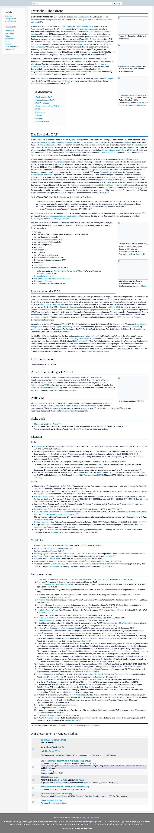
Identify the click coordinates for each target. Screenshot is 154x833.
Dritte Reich (75, 139)
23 (124, 461)
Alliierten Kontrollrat (81, 405)
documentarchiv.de (112, 589)
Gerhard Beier (54, 558)
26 (77, 514)
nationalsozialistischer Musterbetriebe (63, 216)
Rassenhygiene (125, 687)
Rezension (43, 715)
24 (140, 469)
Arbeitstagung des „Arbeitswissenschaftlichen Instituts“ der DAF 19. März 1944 (65, 553)
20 (95, 408)
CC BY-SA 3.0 (79, 780)
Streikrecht (84, 28)
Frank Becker (68, 584)
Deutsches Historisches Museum (64, 705)
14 (74, 222)
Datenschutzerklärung (83, 828)
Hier (29, 822)
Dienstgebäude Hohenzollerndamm (92, 19)
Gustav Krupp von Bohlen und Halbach (117, 185)
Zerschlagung (66, 26)
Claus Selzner (39, 446)
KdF (100, 464)
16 (53, 275)
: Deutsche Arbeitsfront (48, 545)
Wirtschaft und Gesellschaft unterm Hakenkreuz (70, 511)
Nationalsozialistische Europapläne (131, 553)
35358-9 (61, 725)
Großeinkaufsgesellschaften (98, 351)
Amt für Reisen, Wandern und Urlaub (68, 271)
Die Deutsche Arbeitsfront (66, 617)
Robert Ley (81, 44)
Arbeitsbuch (60, 161)
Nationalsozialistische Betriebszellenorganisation (57, 142)
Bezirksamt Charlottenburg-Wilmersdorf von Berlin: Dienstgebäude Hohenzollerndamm (73, 579)
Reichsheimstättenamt (43, 281)
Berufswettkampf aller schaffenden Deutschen (52, 278)
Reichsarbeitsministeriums (41, 174)
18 (88, 340)
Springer (54, 532)
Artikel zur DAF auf (52, 548)
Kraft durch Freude (41, 267)
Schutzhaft (106, 152)
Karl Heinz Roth (40, 496)
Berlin (65, 19)
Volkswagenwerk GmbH (60, 81)
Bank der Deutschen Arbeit (70, 307)
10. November (47, 717)
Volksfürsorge (45, 304)
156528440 (94, 725)
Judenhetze (141, 105)
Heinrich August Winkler (48, 610)
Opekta (138, 254)
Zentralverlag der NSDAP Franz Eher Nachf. (121, 623)
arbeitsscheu (71, 71)
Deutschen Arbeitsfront (58, 803)
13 (143, 213)
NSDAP (43, 41)
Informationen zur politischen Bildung (132, 511)
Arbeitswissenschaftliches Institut (47, 257)
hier (20, 822)
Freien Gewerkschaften (85, 26)
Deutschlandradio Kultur (58, 715)
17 (81, 329)
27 (144, 521)
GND (55, 725)
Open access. (62, 597)
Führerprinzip (79, 41)
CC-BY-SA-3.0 (54, 750)
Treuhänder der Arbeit (108, 172)
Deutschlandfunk (55, 566)
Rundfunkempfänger (72, 377)
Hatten (144, 286)
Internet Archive (78, 633)
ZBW (120, 561)
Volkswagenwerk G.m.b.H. (80, 338)
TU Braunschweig (41, 519)
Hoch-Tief (116, 694)
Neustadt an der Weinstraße (87, 467)
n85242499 (78, 725)
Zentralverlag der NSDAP (93, 475)
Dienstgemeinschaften (69, 410)
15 (49, 227)
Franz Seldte (140, 177)
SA (123, 150)
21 (120, 408)
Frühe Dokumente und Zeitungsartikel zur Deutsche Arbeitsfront (59, 561)
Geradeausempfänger (82, 385)
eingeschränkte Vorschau (62, 625)
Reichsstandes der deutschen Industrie (86, 185)
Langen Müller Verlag (63, 326)
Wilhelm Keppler (107, 179)
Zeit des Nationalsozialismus (78, 16)
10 (77, 187)
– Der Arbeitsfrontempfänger (49, 556)
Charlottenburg (80, 341)
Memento (48, 633)
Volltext (70, 527)
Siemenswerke (71, 720)
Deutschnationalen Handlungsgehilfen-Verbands (88, 309)
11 (107, 192)
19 (45, 408)
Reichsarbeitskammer (43, 276)
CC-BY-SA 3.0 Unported (89, 817)
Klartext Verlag (84, 607)
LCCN (70, 725)
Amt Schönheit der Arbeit (44, 239)
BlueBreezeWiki (60, 780)
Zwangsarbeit (94, 81)
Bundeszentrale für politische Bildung (57, 514)
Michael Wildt (44, 599)
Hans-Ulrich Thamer (42, 511)
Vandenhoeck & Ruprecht (44, 527)
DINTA (36, 426)
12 (91, 208)
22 (58, 458)
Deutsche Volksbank (49, 309)
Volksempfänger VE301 (40, 385)
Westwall (79, 694)
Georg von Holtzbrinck (81, 641)
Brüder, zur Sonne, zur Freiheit (133, 103)
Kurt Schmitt (57, 179)
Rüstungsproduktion (61, 218)
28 (114, 555)
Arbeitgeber (50, 19)
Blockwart (100, 41)
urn (73, 671)
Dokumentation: (40, 558)
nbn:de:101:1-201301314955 (86, 671)
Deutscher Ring (58, 304)
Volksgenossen (69, 159)
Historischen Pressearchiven (102, 561)
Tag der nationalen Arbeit (77, 58)
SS (129, 150)
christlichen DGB (113, 307)
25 (79, 501)
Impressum (66, 828)
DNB (81, 687)
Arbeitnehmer (36, 19)
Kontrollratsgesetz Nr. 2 (47, 403)
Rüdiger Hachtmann (42, 522)
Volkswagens (108, 78)
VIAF (87, 725)
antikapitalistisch (46, 144)
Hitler (49, 147)
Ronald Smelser (40, 509)
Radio (111, 556)
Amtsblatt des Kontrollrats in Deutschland (95, 669)
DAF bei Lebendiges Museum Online (48, 551)
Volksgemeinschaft (38, 46)
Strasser (127, 142)
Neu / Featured (10, 21)
